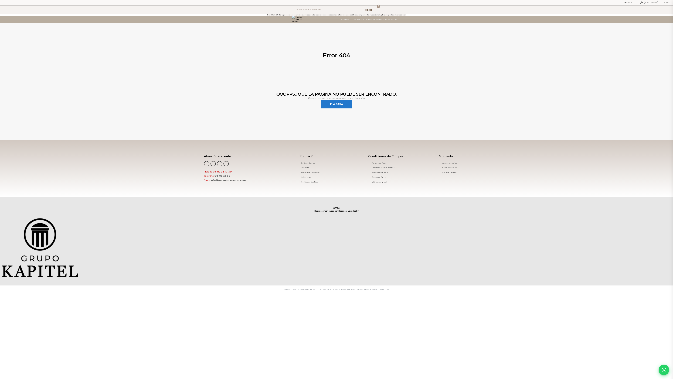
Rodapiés (345, 19)
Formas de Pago (379, 163)
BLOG (380, 19)
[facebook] (206, 163)
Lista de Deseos (449, 172)
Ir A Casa (336, 104)
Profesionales (372, 19)
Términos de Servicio (369, 289)
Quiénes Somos (390, 19)
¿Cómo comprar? (379, 182)
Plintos (362, 19)
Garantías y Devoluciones (383, 168)
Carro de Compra (449, 168)
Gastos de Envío (379, 177)
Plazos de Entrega (380, 172)
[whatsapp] (219, 163)
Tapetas (355, 19)
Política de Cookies (309, 182)
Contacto (305, 168)
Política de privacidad (310, 172)
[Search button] (358, 9)
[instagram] (226, 163)
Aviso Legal (306, 177)
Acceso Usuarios (449, 163)
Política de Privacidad (345, 289)
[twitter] (213, 163)
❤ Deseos (628, 3)
